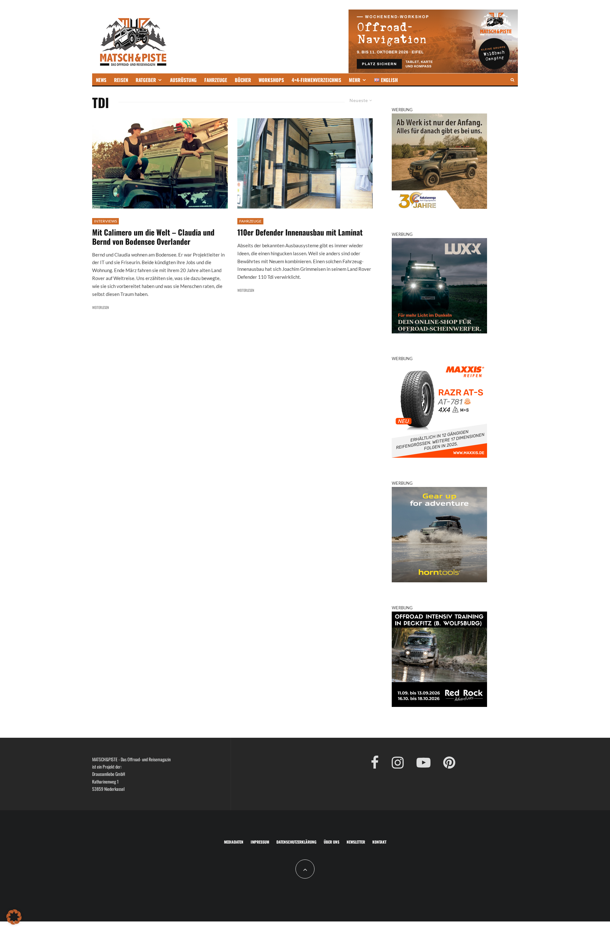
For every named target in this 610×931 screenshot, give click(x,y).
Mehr (354, 79)
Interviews (105, 221)
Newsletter (356, 842)
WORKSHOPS (271, 79)
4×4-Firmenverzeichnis (316, 79)
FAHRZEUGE (215, 79)
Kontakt (379, 842)
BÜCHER (243, 79)
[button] (14, 917)
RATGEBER (146, 79)
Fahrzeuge (250, 221)
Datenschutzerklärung (296, 842)
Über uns (331, 842)
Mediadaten (233, 842)
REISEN (121, 79)
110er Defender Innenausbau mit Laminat (300, 232)
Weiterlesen (100, 307)
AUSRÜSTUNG (183, 79)
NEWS (101, 79)
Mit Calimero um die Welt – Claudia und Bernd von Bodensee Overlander (153, 237)
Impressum (260, 842)
